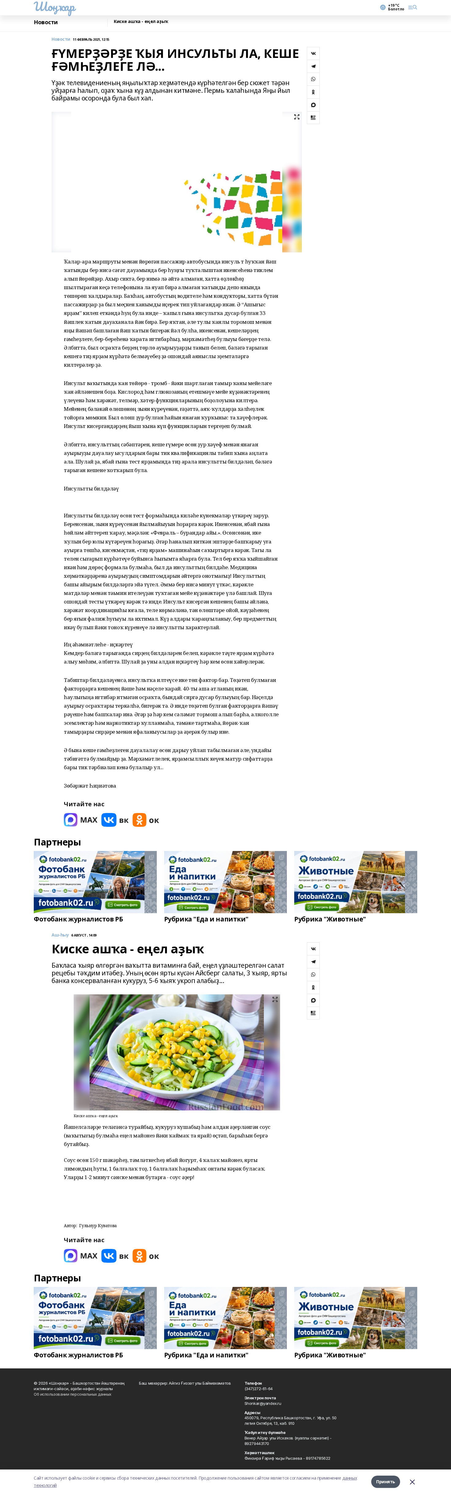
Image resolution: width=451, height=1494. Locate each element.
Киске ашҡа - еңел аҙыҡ (141, 21)
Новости (46, 22)
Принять (385, 1482)
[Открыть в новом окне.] (81, 820)
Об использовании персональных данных (72, 1394)
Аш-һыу (60, 935)
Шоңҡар (54, 6)
